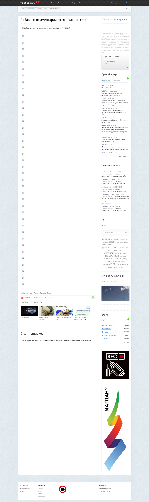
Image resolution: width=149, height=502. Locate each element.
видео (112, 242)
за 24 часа (105, 281)
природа (124, 259)
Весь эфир (122, 156)
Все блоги (126, 342)
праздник (117, 259)
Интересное (106, 329)
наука (116, 256)
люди (121, 250)
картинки (121, 248)
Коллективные (31, 8)
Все (23, 8)
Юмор (49, 293)
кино (127, 248)
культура (115, 250)
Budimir (104, 137)
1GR (103, 85)
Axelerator (105, 172)
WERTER (105, 91)
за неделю (114, 281)
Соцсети (43, 293)
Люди (74, 3)
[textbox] (115, 232)
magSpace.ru (27, 3)
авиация (106, 239)
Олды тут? (105, 88)
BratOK (104, 98)
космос (109, 250)
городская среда (122, 242)
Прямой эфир (109, 74)
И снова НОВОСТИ (109, 335)
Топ (103, 320)
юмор (121, 267)
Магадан (108, 253)
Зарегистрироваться (117, 2)
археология (115, 239)
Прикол (36, 293)
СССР (112, 264)
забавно (116, 245)
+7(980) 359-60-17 (104, 491)
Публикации (116, 80)
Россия (116, 261)
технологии (122, 264)
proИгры (105, 338)
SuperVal (104, 108)
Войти (127, 2)
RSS (127, 67)
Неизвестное (106, 332)
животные (107, 245)
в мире (105, 242)
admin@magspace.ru (105, 488)
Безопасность (124, 239)
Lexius (104, 125)
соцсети (105, 264)
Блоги (53, 3)
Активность (83, 3)
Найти (127, 9)
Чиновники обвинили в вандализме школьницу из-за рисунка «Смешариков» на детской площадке (115, 103)
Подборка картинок (63, 317)
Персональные (42, 8)
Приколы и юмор (112, 56)
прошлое (108, 262)
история (112, 247)
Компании (62, 3)
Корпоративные (55, 8)
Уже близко (25, 317)
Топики (46, 3)
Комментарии (106, 80)
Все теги (104, 225)
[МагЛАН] (115, 378)
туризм (109, 267)
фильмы (115, 267)
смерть (123, 262)
